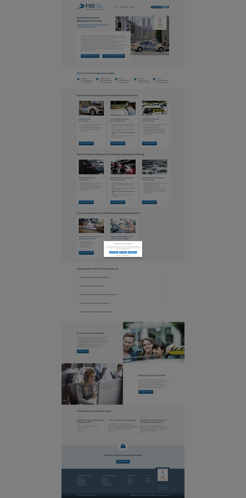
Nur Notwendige (113, 252)
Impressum (118, 255)
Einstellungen (123, 252)
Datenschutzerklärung (126, 255)
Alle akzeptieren (132, 252)
